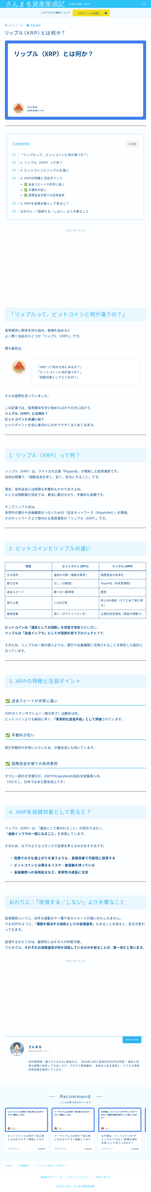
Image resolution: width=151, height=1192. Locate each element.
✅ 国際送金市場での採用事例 (44, 195)
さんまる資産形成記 (35, 4)
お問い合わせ (103, 1177)
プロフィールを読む (89, 13)
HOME (9, 1165)
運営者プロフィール (51, 1177)
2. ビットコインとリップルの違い (44, 170)
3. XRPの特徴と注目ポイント (41, 178)
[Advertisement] (75, 264)
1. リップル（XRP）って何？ (41, 162)
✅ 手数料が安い (35, 189)
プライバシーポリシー (79, 1177)
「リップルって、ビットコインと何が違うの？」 (55, 154)
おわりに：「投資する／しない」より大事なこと (54, 211)
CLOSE (132, 144)
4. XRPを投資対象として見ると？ (44, 203)
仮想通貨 (35, 25)
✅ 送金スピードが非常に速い (44, 184)
